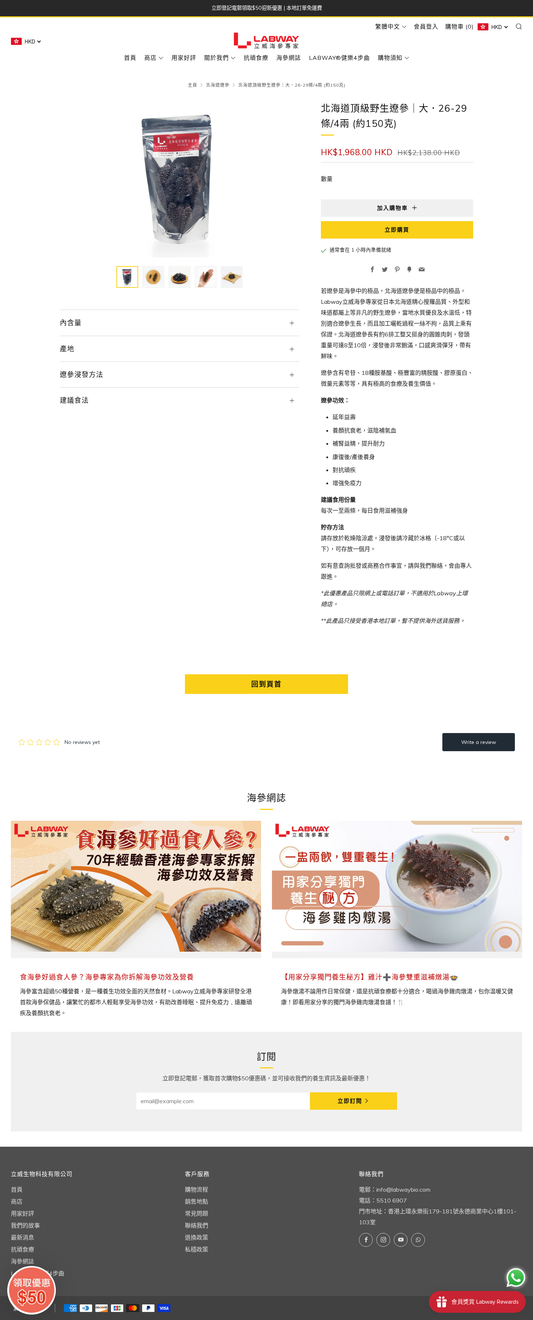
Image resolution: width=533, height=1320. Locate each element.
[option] (179, 179)
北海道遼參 (218, 85)
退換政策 (196, 1237)
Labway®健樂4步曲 (339, 57)
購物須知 (390, 57)
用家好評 (184, 57)
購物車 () (459, 26)
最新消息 (22, 1237)
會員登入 (426, 26)
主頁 (192, 85)
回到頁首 (266, 684)
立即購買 (397, 229)
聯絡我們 (196, 1225)
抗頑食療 (256, 57)
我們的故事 (25, 1225)
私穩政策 (196, 1249)
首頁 (130, 57)
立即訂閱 (350, 1100)
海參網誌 (288, 57)
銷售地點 (196, 1201)
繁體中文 (387, 26)
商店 (150, 57)
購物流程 (196, 1189)
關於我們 (216, 57)
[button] (127, 277)
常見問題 (196, 1213)
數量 (326, 178)
